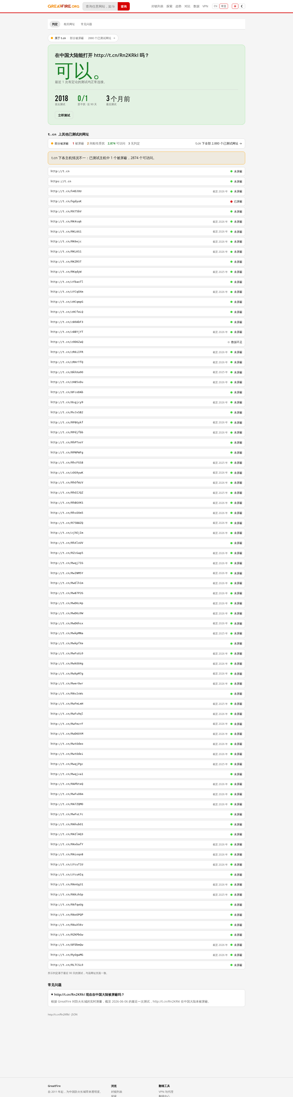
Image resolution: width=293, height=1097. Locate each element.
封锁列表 (157, 6)
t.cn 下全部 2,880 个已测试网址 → (219, 143)
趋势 (178, 6)
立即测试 (64, 114)
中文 (223, 6)
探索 (169, 6)
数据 (196, 6)
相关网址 (69, 24)
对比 (187, 6)
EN (215, 6)
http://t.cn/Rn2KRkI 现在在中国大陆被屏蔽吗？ (89, 994)
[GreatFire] (63, 6)
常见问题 (86, 24)
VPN (205, 6)
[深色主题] (242, 6)
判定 (55, 24)
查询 (124, 6)
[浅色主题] (235, 6)
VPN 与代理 (166, 1092)
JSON (74, 1014)
